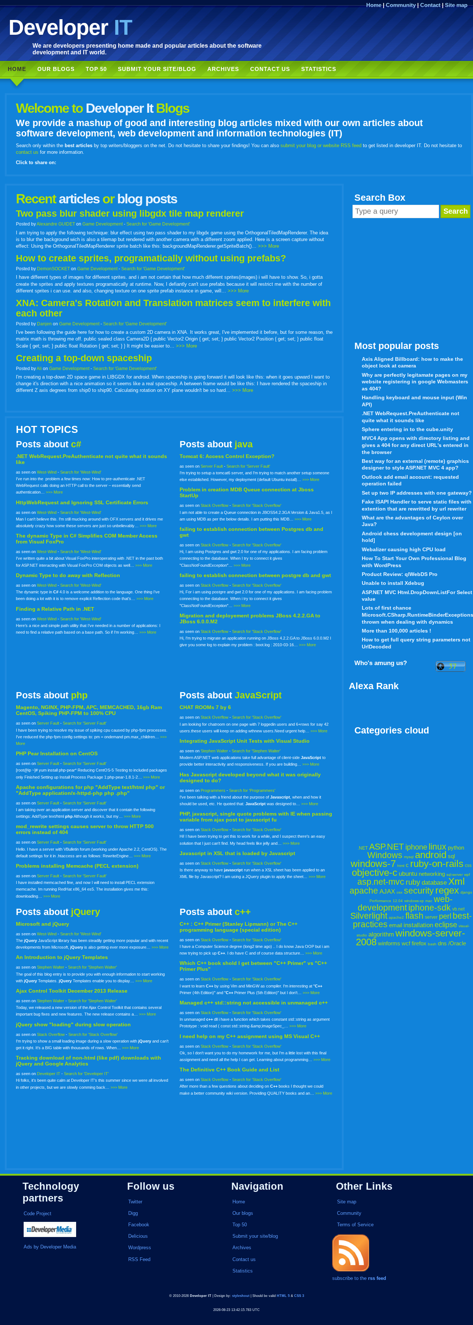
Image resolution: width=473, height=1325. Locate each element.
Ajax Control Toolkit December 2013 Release (71, 991)
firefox (419, 943)
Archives (223, 69)
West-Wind (47, 472)
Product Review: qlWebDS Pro (400, 574)
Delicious (138, 1236)
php (79, 695)
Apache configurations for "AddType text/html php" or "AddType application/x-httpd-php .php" (90, 790)
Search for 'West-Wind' (80, 472)
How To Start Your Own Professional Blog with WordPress (414, 561)
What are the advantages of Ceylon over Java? (412, 521)
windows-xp (414, 901)
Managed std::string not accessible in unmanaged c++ (254, 1003)
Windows (384, 855)
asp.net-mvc (380, 882)
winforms (389, 943)
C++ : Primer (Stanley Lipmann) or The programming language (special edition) (238, 927)
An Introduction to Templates (62, 957)
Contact (430, 5)
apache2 (396, 917)
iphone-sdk (429, 907)
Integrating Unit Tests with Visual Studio (245, 741)
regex (447, 890)
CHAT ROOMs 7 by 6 (205, 707)
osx (399, 892)
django (466, 892)
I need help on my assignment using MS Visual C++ (250, 1036)
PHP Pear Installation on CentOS (57, 753)
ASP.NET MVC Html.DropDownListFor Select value (417, 595)
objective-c (374, 872)
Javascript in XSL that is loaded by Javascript (237, 853)
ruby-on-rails (436, 863)
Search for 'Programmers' (252, 790)
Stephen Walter (214, 751)
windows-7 (373, 863)
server (431, 917)
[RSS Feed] (350, 1271)
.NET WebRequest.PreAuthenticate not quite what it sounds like (410, 416)
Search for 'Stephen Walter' (256, 751)
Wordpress (139, 1247)
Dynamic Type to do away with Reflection (68, 575)
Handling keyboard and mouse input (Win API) (414, 400)
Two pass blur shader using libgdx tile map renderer (130, 213)
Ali (39, 368)
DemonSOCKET (53, 268)
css (468, 865)
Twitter (135, 1201)
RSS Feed (139, 1259)
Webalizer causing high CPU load (404, 549)
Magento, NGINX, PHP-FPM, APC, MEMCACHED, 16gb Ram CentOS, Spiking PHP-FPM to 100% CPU (89, 710)
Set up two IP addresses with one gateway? (417, 493)
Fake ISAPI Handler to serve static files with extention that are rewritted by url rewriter (417, 505)
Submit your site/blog (157, 69)
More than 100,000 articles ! (396, 631)
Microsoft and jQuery (42, 924)
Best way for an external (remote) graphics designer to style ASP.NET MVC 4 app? (415, 464)
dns (442, 943)
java (244, 444)
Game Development (102, 223)
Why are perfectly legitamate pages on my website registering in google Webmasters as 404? (415, 382)
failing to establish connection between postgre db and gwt (255, 575)
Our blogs (56, 69)
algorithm (381, 934)
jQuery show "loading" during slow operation (73, 1024)
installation (418, 925)
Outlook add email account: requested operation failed (410, 480)
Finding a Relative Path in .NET (55, 609)
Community (401, 5)
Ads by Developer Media (50, 1247)
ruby (413, 882)
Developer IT (48, 1073)
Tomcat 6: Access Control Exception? (227, 456)
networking (432, 874)
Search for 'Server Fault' (248, 466)
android (430, 854)
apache (364, 890)
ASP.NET (386, 846)
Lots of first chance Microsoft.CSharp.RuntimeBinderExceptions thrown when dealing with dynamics (417, 614)
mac (428, 901)
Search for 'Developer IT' (86, 1073)
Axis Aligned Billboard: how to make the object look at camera (412, 362)
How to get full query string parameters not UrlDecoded (416, 643)
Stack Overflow (214, 505)
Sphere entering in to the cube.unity (407, 429)
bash (432, 944)
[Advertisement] (411, 279)
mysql (409, 857)
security (419, 890)
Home (373, 5)
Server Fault (212, 466)
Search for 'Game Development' (158, 223)
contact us (27, 152)
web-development (405, 903)
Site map (456, 5)
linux (437, 846)
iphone (416, 847)
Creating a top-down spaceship (84, 358)
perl (445, 916)
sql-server (454, 874)
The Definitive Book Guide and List (229, 1069)
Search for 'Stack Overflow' (256, 505)
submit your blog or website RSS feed (320, 145)
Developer (70, 27)
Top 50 (96, 69)
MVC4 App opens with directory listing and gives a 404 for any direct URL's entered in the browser (416, 445)
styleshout (240, 1296)
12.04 (398, 901)
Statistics (318, 69)
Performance (380, 901)
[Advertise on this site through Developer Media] (67, 1230)
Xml (456, 881)
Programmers (213, 790)
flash (414, 916)
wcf (406, 943)
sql (451, 856)
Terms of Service (355, 1224)
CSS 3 (299, 1296)
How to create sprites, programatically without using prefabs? (151, 258)
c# (76, 444)
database (434, 882)
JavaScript (258, 695)
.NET (363, 848)
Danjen (44, 323)
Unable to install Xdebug (393, 583)
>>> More (268, 246)
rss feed (377, 1278)
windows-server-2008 (410, 938)
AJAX (387, 891)
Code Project (37, 1213)
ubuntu (408, 873)
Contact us (270, 69)
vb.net (458, 909)
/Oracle (457, 943)
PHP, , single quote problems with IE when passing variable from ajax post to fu (256, 817)
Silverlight (368, 916)
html (400, 866)
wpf (467, 874)
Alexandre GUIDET (56, 223)
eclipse (446, 925)
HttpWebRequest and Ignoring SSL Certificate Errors (82, 502)
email (395, 925)
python (456, 847)
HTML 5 (283, 1296)
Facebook (138, 1224)
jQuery (85, 912)
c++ (243, 912)
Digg (133, 1213)
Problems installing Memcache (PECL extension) (77, 866)
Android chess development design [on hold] (412, 537)
